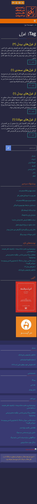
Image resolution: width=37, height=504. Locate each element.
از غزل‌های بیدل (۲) (24, 44)
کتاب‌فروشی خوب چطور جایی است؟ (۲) (23, 364)
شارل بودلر (32, 390)
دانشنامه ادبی (31, 373)
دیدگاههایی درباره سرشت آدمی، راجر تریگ (22, 437)
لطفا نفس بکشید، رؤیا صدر (27, 428)
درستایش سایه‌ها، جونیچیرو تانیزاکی (24, 205)
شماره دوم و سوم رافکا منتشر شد (25, 200)
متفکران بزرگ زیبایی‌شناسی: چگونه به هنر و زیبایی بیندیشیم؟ (20, 256)
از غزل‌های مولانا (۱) (24, 119)
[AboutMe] (16, 2)
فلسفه (33, 166)
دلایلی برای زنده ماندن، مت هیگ (25, 432)
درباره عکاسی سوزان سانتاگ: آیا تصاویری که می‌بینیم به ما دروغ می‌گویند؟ (18, 262)
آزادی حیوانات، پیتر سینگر (27, 234)
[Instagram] (19, 2)
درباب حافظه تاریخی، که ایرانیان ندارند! (23, 220)
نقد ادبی (32, 385)
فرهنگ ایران (31, 162)
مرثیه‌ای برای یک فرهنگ (28, 215)
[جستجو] (8, 148)
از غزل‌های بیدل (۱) (24, 93)
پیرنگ (33, 380)
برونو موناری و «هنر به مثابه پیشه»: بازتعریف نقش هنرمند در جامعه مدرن (18, 250)
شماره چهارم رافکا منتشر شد (27, 191)
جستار (33, 156)
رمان (34, 172)
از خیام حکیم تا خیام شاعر (27, 359)
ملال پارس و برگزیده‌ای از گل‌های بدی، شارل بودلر (21, 229)
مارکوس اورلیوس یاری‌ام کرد (26, 270)
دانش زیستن (31, 169)
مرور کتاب (32, 398)
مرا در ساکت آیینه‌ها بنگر (28, 210)
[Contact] (13, 2)
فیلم (34, 176)
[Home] (35, 25)
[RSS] (22, 2)
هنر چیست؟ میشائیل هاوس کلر (26, 195)
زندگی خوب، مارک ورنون (28, 442)
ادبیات (33, 159)
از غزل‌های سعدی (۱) (23, 70)
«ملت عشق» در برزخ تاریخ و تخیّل (25, 225)
